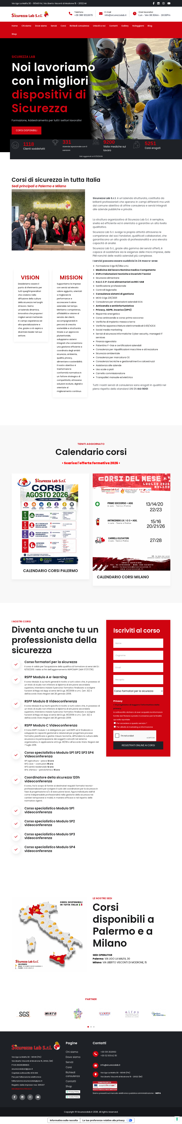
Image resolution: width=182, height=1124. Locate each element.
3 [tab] (94, 1027)
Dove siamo (41, 25)
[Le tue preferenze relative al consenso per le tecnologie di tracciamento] (177, 1119)
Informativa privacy (22, 1089)
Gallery (125, 25)
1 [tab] (88, 1027)
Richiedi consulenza (79, 25)
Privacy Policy (74, 1092)
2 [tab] (91, 1027)
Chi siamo (26, 25)
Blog (150, 25)
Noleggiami (138, 25)
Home (15, 25)
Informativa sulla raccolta (64, 1120)
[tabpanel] (31, 306)
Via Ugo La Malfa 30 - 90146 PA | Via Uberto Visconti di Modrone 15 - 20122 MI (49, 3)
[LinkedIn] (158, 3)
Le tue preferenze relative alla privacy (103, 1120)
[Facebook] (153, 3)
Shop (14, 34)
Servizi (54, 25)
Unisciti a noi (99, 25)
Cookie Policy (74, 1097)
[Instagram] (163, 3)
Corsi (63, 25)
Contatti (113, 25)
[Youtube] (168, 3)
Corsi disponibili (26, 130)
